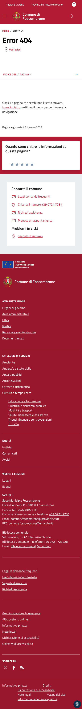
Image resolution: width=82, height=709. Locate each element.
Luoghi (6, 480)
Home (5, 31)
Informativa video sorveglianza (37, 699)
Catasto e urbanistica (16, 386)
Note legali (9, 631)
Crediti (47, 685)
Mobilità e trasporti (20, 410)
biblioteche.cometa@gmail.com (31, 546)
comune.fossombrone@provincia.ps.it (35, 518)
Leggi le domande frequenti (20, 571)
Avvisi (6, 459)
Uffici (5, 320)
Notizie (6, 447)
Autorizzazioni (11, 380)
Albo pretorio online (15, 619)
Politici (6, 326)
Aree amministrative (15, 314)
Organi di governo (13, 308)
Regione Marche (15, 4)
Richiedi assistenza (14, 589)
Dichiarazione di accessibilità (20, 637)
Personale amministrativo (19, 332)
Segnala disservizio (14, 583)
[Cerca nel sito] (71, 16)
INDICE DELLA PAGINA (16, 74)
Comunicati (9, 453)
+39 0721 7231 (59, 514)
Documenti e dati (13, 338)
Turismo (13, 424)
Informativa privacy (14, 625)
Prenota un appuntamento (19, 577)
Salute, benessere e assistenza (28, 415)
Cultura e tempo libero (16, 393)
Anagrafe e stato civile (16, 368)
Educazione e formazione (24, 401)
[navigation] (4, 16)
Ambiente (8, 362)
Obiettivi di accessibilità (17, 643)
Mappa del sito (56, 694)
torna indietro (11, 107)
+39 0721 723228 (56, 541)
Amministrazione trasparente (21, 613)
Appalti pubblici (12, 374)
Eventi (6, 486)
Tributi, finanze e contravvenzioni (30, 419)
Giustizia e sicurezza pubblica (27, 405)
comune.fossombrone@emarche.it (31, 523)
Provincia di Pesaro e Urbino (47, 4)
